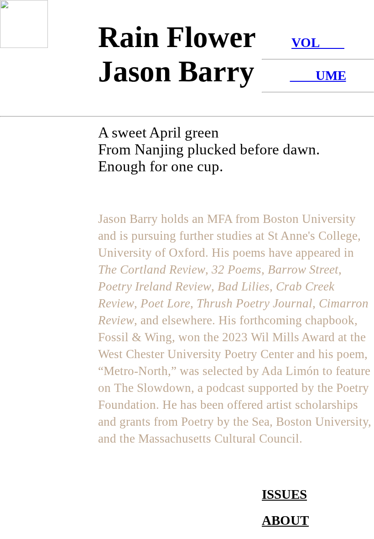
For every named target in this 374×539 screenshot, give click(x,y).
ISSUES (284, 494)
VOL (317, 42)
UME (318, 75)
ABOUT (285, 520)
